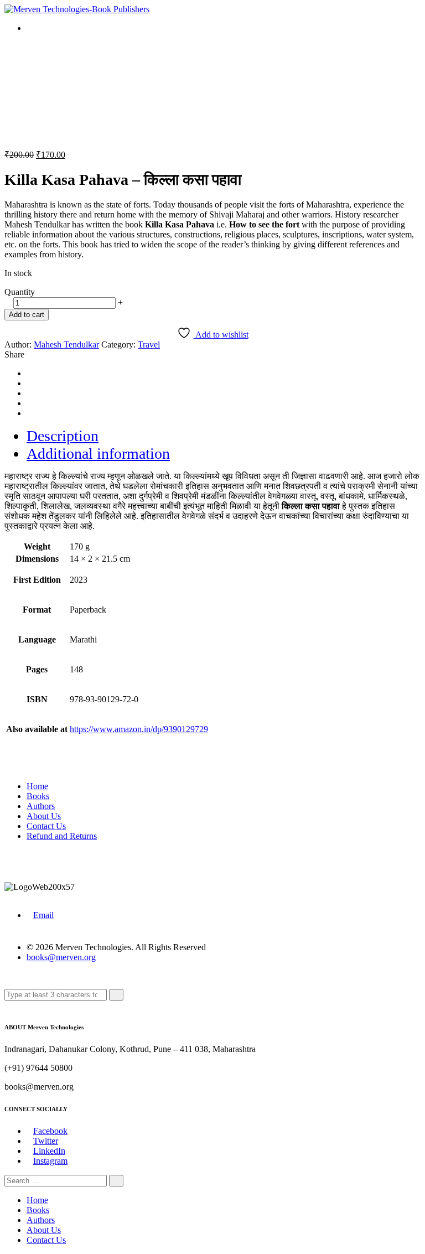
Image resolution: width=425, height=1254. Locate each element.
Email (43, 915)
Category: (118, 344)
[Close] (7, 1005)
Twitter (45, 1141)
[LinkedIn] (30, 393)
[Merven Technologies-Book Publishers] (76, 9)
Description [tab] (63, 435)
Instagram (50, 1160)
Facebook (50, 1131)
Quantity (19, 292)
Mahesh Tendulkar (66, 344)
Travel (149, 344)
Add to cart (26, 314)
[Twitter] (30, 383)
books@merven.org (61, 957)
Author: (18, 344)
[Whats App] (30, 413)
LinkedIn (49, 1150)
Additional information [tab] (98, 453)
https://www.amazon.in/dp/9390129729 (139, 729)
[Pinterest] (30, 403)
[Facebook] (30, 373)
